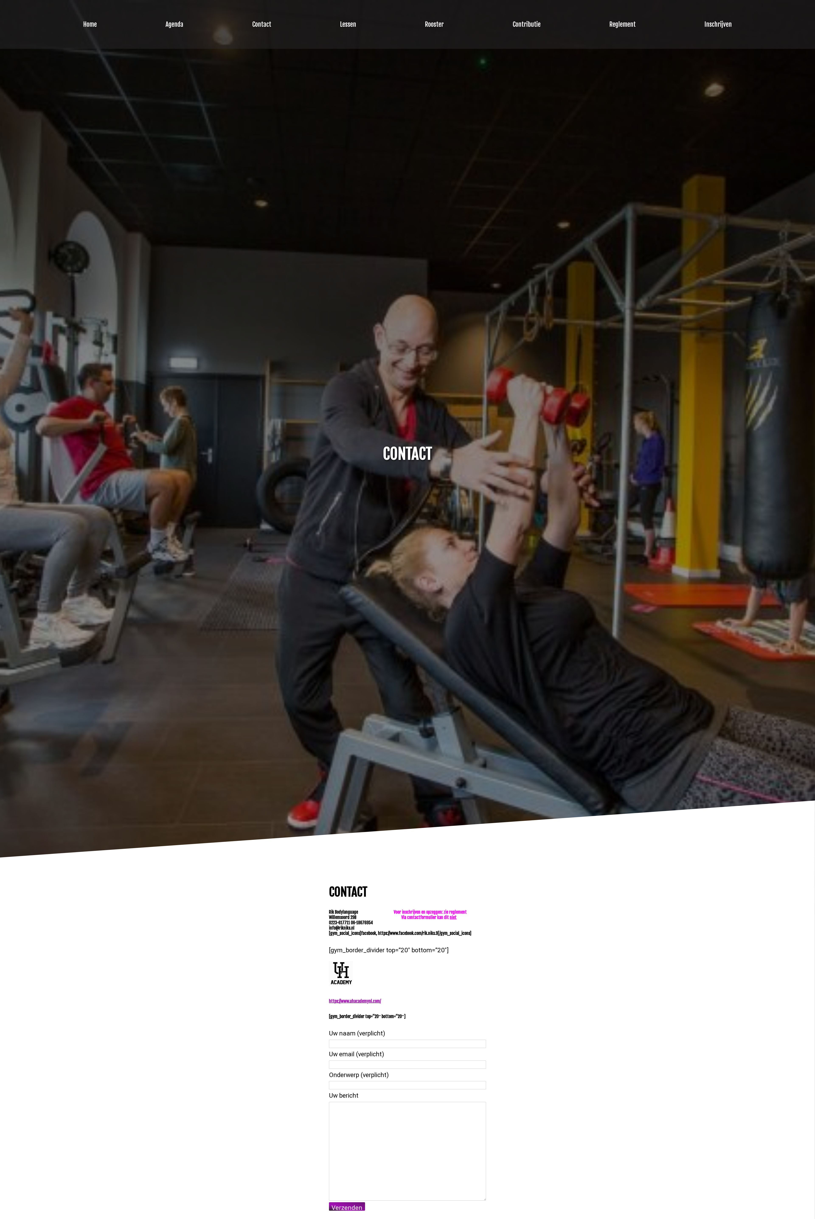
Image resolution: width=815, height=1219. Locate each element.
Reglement (622, 24)
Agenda (174, 24)
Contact (261, 24)
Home (90, 24)
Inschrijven (718, 24)
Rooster (434, 24)
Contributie (527, 24)
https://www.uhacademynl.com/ (355, 1001)
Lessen (348, 24)
